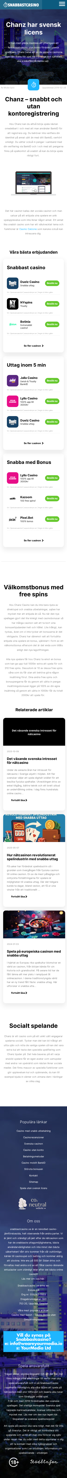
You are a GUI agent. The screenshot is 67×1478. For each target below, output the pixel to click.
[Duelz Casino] (12, 286)
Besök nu (52, 283)
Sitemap (33, 1181)
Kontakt (33, 1175)
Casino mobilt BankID (33, 1162)
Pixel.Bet (26, 517)
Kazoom (26, 497)
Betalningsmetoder (33, 1156)
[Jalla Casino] (12, 383)
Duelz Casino (29, 282)
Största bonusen (33, 1169)
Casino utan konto (33, 1150)
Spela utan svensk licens (33, 1188)
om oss (35, 1278)
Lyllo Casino (29, 398)
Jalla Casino (29, 378)
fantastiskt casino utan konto (24, 47)
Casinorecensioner (33, 1137)
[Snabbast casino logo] (21, 5)
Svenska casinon (33, 1143)
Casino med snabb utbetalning (34, 1131)
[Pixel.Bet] (12, 522)
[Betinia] (12, 327)
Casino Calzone (28, 229)
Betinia (25, 321)
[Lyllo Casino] (12, 404)
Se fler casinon (33, 345)
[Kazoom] (12, 501)
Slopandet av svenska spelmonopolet (33, 1419)
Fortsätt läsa (18, 800)
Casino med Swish (22, 1314)
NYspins (26, 302)
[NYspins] (12, 306)
